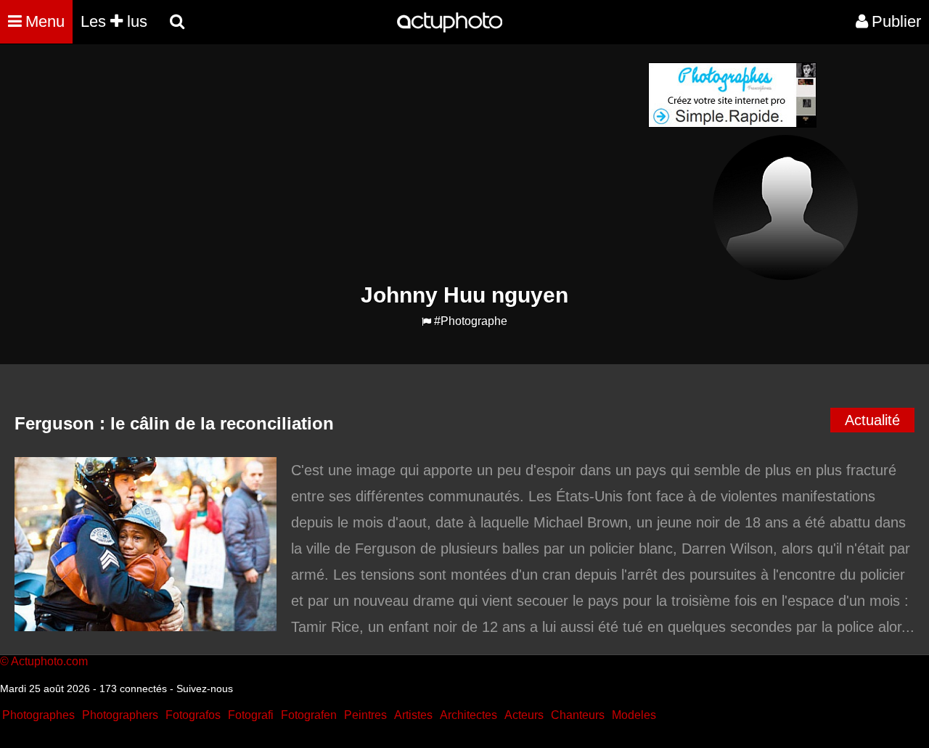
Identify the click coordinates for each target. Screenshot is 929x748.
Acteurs (524, 715)
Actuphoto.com (49, 661)
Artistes (413, 715)
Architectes (468, 715)
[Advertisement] (376, 164)
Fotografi (251, 715)
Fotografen (309, 715)
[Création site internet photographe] (732, 124)
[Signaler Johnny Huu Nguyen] (426, 321)
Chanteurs (578, 715)
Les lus (114, 21)
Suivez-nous (204, 688)
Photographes (38, 715)
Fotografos (193, 715)
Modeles (634, 715)
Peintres (365, 715)
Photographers (120, 715)
